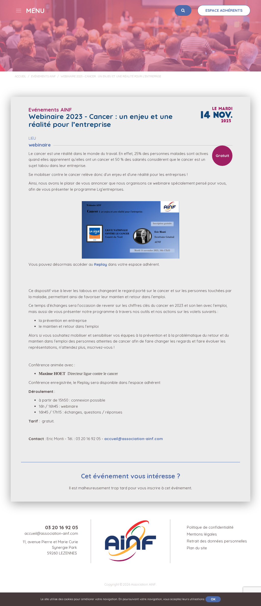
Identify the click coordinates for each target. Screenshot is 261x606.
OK (213, 599)
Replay (101, 264)
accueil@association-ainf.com (133, 438)
